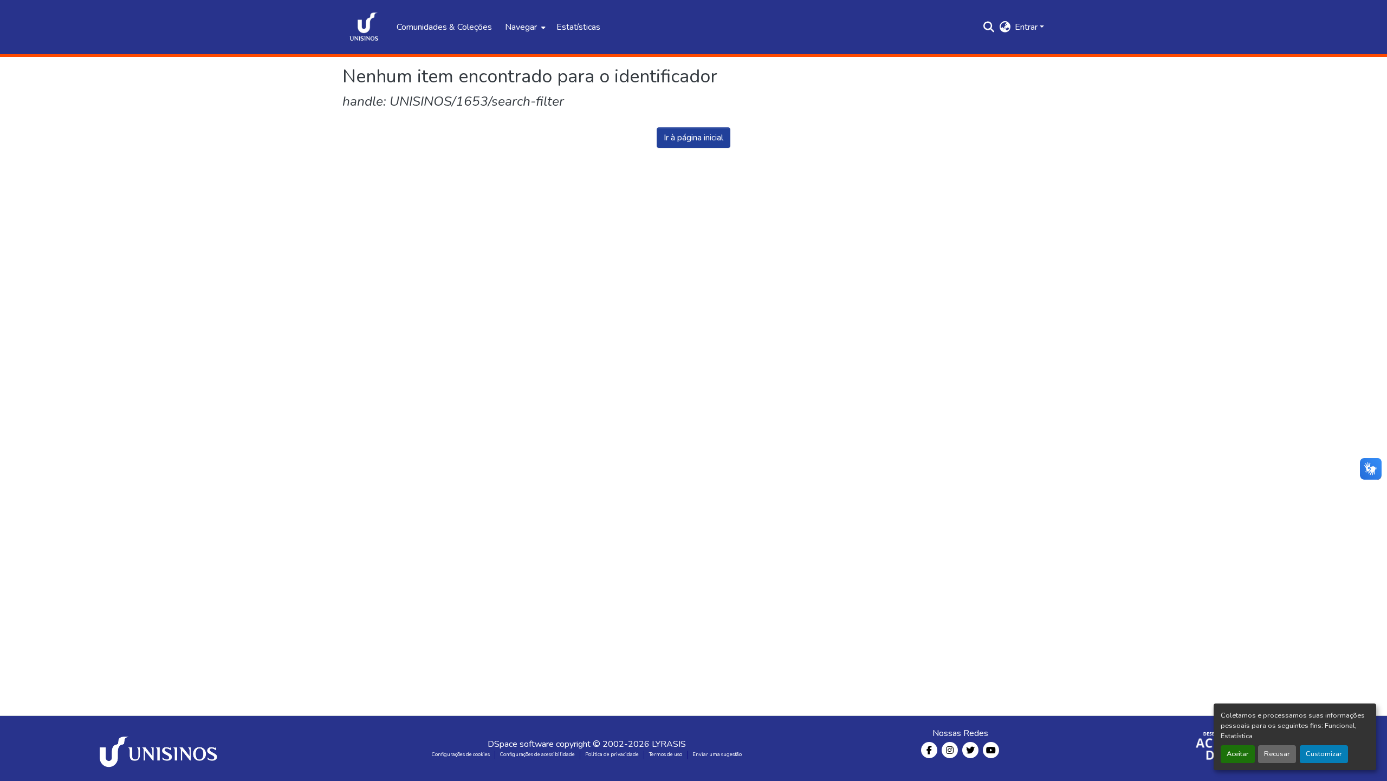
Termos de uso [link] (665, 754)
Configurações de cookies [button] (461, 754)
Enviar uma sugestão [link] (717, 754)
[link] (160, 748)
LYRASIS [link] (669, 744)
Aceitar (1238, 754)
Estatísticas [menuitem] (578, 27)
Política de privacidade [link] (612, 754)
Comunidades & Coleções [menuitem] (444, 27)
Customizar (1324, 754)
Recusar (1277, 754)
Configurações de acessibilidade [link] (537, 754)
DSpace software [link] (521, 744)
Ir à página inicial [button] (693, 138)
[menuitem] (524, 27)
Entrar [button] (1027, 27)
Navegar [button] (521, 27)
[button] (364, 27)
